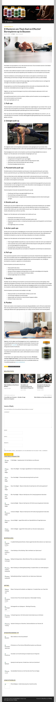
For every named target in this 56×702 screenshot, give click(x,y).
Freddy (13, 34)
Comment (7, 412)
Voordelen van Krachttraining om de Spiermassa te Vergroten (27, 386)
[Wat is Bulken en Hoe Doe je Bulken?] (11, 378)
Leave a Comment (19, 34)
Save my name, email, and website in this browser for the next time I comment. (26, 450)
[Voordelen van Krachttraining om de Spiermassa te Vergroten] (28, 378)
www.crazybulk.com (20, 362)
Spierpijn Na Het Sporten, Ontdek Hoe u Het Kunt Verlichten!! (43, 386)
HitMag (50, 698)
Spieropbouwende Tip (8, 26)
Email (6, 436)
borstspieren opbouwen (14, 366)
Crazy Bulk (14, 344)
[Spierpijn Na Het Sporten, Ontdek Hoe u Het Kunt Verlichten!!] (44, 378)
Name (6, 430)
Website (6, 442)
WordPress (44, 698)
